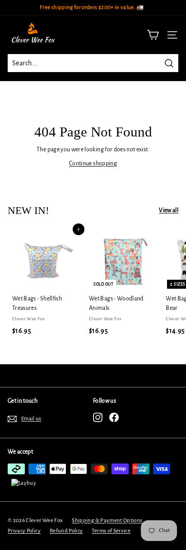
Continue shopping (93, 163)
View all (168, 210)
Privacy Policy (24, 531)
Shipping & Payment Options (107, 520)
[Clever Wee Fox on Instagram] (97, 417)
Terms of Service (111, 531)
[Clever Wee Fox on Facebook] (114, 417)
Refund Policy (66, 531)
